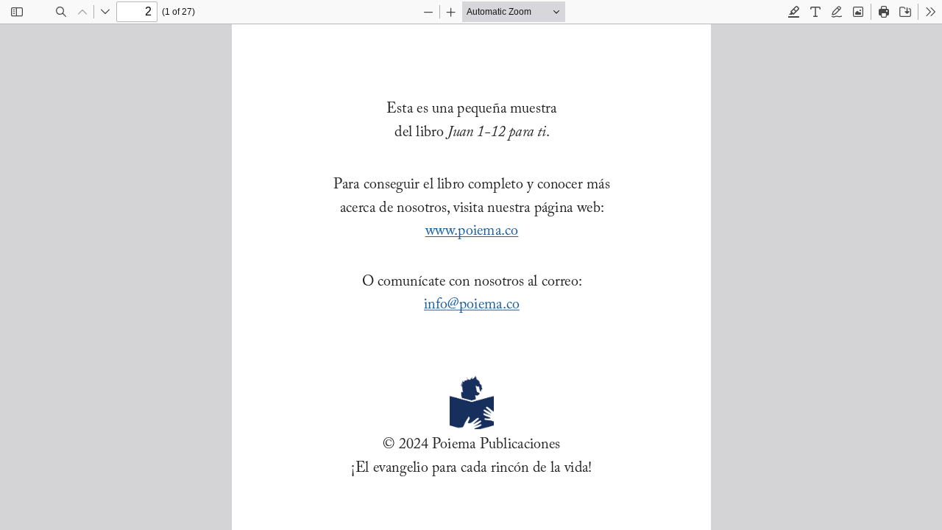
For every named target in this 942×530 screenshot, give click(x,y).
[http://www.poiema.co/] (470, 230)
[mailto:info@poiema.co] (471, 304)
